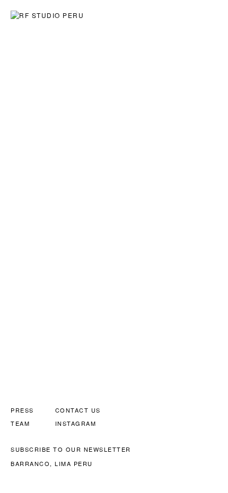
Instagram (76, 423)
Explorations (191, 14)
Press (22, 410)
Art (100, 14)
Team (20, 423)
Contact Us (78, 410)
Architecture (136, 14)
